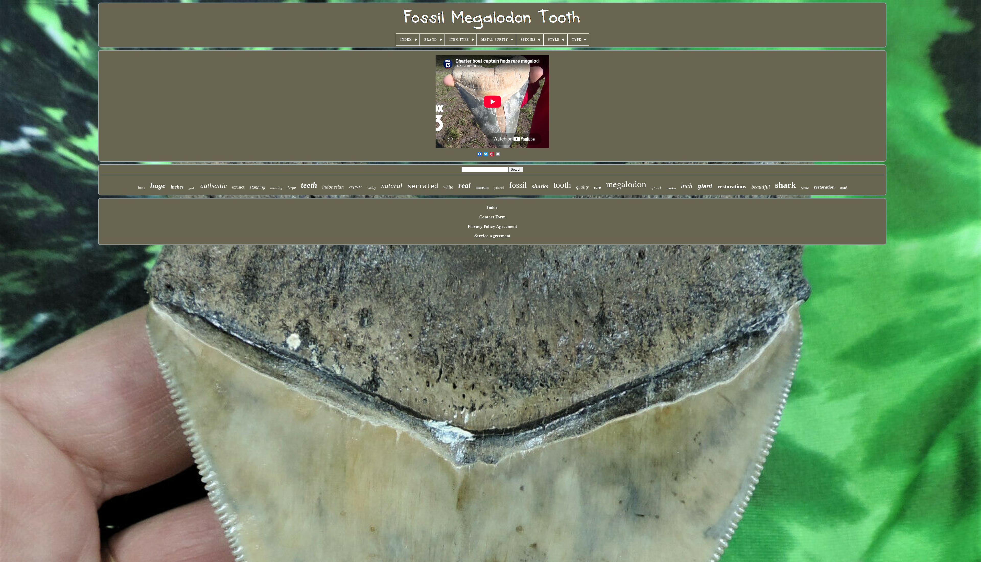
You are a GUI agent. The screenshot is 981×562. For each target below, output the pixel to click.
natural (391, 186)
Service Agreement (492, 235)
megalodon (626, 184)
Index (492, 207)
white (448, 187)
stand (843, 188)
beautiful (760, 187)
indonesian (333, 187)
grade (192, 188)
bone (141, 188)
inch (686, 186)
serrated (422, 186)
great (656, 188)
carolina (671, 188)
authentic (213, 186)
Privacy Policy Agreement (492, 226)
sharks (540, 186)
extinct (238, 187)
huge (158, 185)
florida (805, 188)
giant (704, 186)
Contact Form (492, 217)
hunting (276, 187)
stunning (257, 187)
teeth (309, 185)
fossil (518, 185)
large (292, 187)
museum (482, 188)
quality (582, 187)
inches (177, 187)
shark (785, 185)
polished (499, 188)
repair (355, 186)
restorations (731, 186)
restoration (824, 187)
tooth (562, 185)
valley (371, 188)
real (464, 185)
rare (597, 187)
